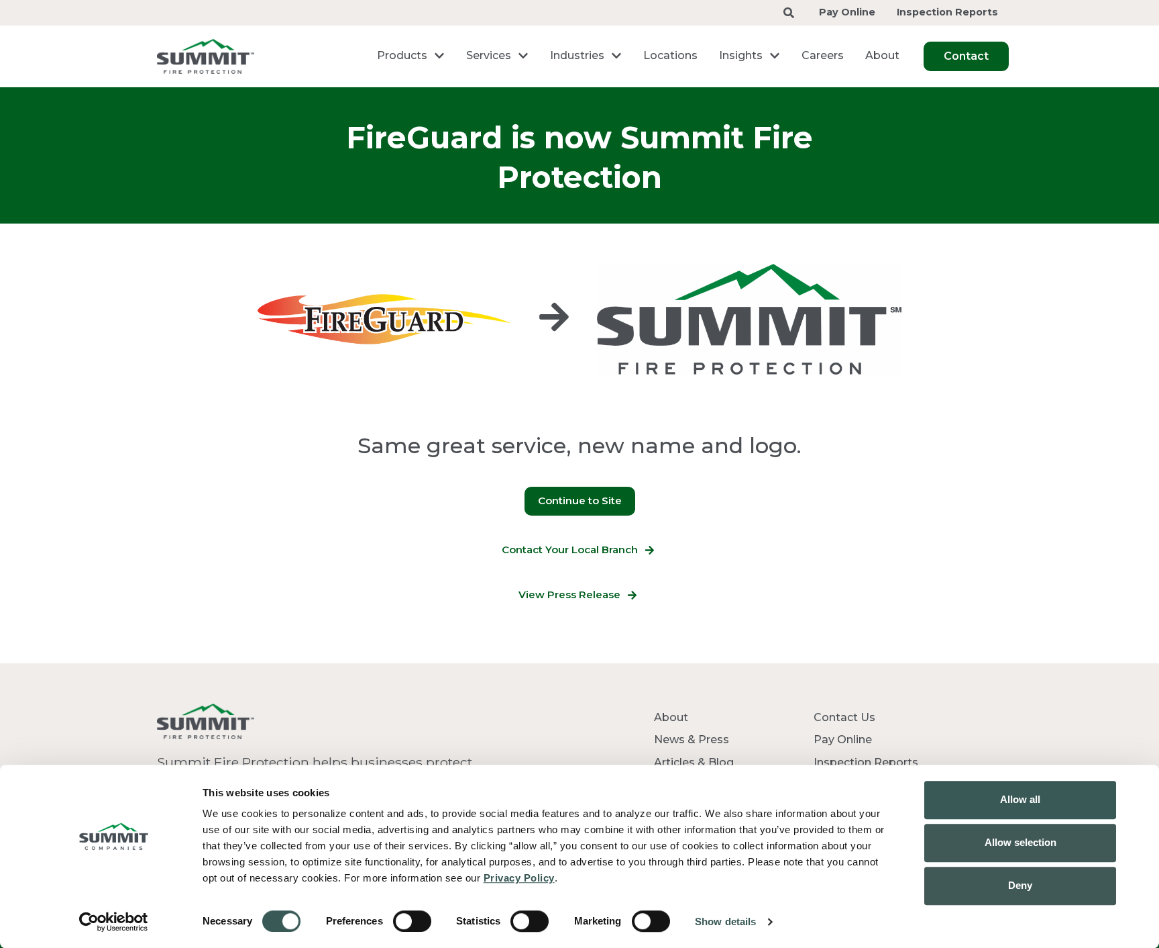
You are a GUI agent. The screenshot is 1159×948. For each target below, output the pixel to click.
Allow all (1020, 799)
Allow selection (1020, 842)
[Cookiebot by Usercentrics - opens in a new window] (113, 922)
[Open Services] (523, 56)
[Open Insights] (774, 56)
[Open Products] (439, 56)
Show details (725, 921)
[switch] (412, 921)
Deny (1020, 885)
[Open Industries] (616, 56)
